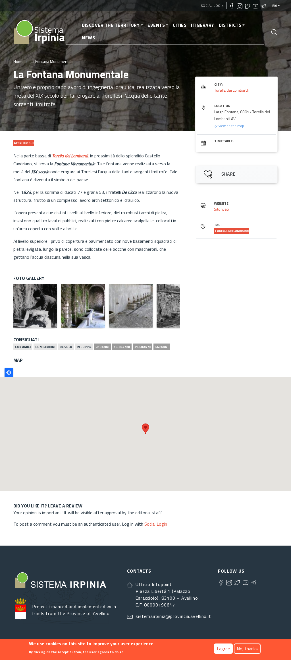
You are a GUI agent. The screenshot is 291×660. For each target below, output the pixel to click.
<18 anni (102, 347)
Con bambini (45, 347)
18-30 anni (122, 347)
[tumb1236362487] (35, 306)
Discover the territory (111, 25)
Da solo (66, 347)
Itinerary (202, 25)
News (88, 37)
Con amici (23, 347)
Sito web (221, 209)
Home (18, 61)
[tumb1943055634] (83, 306)
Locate (9, 372)
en (274, 6)
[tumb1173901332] (178, 306)
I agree (223, 648)
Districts (230, 25)
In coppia (84, 347)
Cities (179, 25)
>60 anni (161, 347)
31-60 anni (142, 347)
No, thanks (247, 648)
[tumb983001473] (131, 306)
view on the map (231, 125)
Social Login (212, 5)
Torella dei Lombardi (70, 155)
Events (156, 25)
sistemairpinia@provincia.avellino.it (173, 616)
